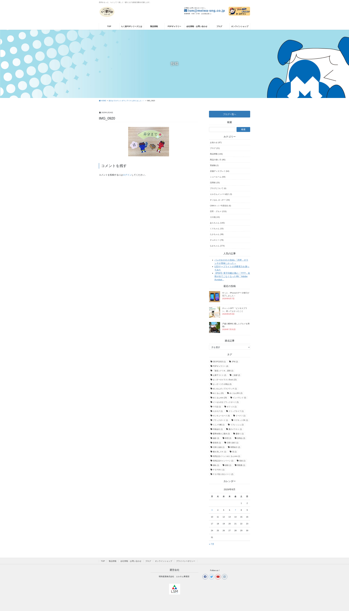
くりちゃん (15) (217, 228)
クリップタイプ (236, 411)
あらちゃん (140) (217, 223)
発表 (242, 461)
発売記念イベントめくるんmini (226, 456)
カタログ (218, 411)
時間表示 (235, 447)
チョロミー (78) (217, 240)
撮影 (216, 438)
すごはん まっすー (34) (220, 200)
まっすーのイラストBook (225, 380)
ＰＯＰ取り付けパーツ (223, 474)
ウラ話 (217, 407)
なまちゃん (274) (217, 246)
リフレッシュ (237, 425)
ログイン (127, 175)
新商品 (241, 438)
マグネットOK (241, 420)
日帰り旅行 (232, 443)
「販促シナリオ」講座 (223, 371)
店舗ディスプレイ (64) (219, 171)
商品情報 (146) (216, 154)
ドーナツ (240, 416)
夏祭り (240, 434)
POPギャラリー (220, 366)
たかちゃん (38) (217, 234)
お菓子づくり (219, 375)
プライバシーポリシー (185, 561)
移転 (216, 465)
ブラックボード (220, 420)
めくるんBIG (236, 393)
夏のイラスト (235, 429)
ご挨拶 (236, 375)
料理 (228, 438)
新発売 (217, 443)
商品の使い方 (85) (217, 160)
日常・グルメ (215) (218, 211)
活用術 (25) (215, 182)
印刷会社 (218, 429)
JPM (235, 362)
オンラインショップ (163, 561)
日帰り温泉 (218, 447)
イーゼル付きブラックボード (226, 402)
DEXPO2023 (219, 362)
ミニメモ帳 (218, 425)
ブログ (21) (215, 148)
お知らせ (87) (216, 142)
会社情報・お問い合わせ (130, 561)
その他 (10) (215, 217)
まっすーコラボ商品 (222, 384)
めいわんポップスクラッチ (225, 389)
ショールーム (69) (217, 177)
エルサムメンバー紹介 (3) (221, 194)
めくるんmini (220, 398)
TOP (103, 561)
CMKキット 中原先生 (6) (220, 206)
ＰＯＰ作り (218, 470)
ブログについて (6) (218, 188)
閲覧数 (241, 465)
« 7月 (211, 544)
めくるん (218, 393)
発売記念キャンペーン (223, 461)
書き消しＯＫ (219, 452)
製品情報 (112, 561)
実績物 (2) (214, 165)
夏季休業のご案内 (221, 434)
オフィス (232, 407)
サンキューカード (221, 416)
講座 (228, 465)
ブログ (148, 561)
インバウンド (239, 398)
